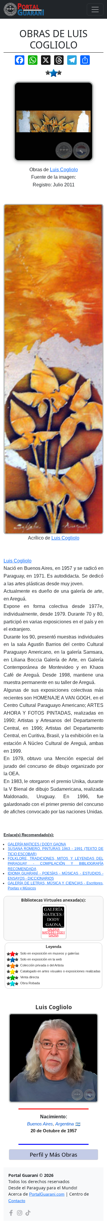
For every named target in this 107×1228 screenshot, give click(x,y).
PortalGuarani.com (46, 1194)
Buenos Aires (40, 1123)
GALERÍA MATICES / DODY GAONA (37, 844)
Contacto (16, 1200)
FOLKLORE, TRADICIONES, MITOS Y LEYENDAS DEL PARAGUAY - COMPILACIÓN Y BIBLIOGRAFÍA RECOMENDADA (55, 863)
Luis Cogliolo (64, 169)
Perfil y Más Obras (53, 1154)
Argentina (64, 1123)
